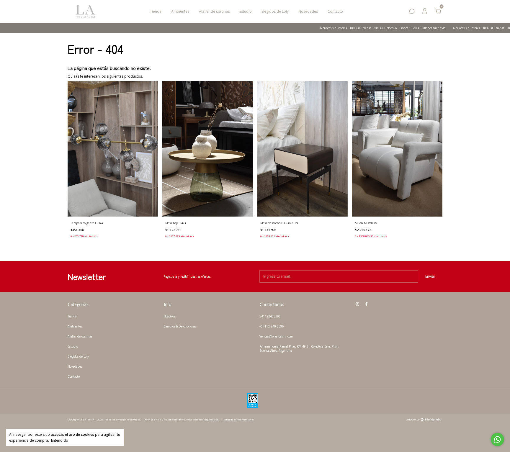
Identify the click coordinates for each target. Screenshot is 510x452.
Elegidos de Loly (275, 11)
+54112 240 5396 (271, 326)
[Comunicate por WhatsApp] (497, 439)
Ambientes (180, 11)
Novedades (308, 11)
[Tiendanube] (424, 420)
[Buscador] (411, 12)
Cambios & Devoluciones (180, 326)
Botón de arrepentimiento (238, 419)
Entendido (59, 440)
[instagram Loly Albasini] (357, 304)
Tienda (155, 11)
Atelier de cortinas (214, 11)
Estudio (245, 11)
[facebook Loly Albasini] (366, 304)
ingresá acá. (211, 419)
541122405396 (270, 316)
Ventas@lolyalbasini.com (276, 336)
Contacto (335, 11)
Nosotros (169, 316)
